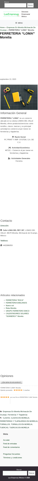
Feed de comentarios (11, 447)
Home (2, 27)
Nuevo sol (10, 306)
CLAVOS (6, 418)
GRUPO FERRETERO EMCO (17, 311)
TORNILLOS (5, 424)
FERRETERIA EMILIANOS (16, 303)
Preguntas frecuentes (11, 454)
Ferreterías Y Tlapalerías (17, 415)
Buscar (6, 2)
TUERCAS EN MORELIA (19, 428)
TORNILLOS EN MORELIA (21, 424)
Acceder (6, 440)
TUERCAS (4, 428)
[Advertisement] (19, 58)
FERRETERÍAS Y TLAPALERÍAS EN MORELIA (18, 421)
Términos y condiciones (12, 458)
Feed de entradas (10, 444)
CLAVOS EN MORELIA (20, 418)
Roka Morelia (11, 308)
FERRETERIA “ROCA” (15, 300)
